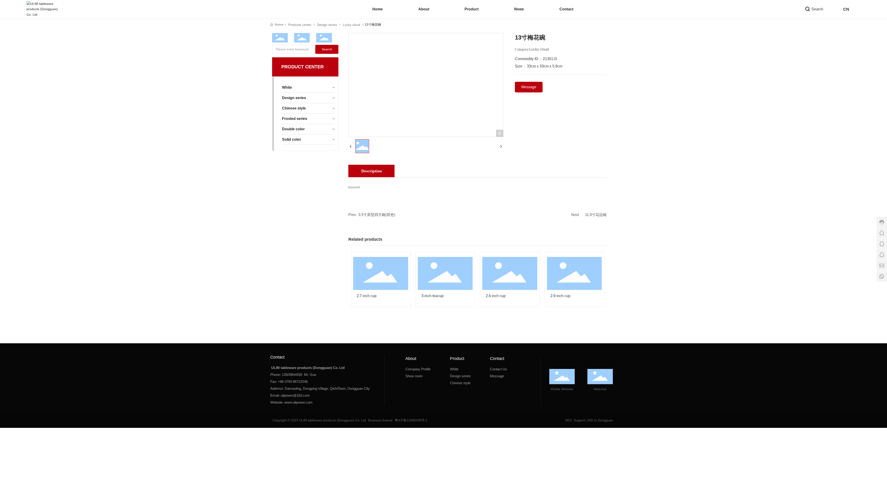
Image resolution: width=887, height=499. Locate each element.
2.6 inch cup (496, 296)
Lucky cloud (351, 25)
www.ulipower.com (298, 402)
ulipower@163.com (295, 395)
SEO (568, 420)
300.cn (591, 420)
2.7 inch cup (367, 296)
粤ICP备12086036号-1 (411, 420)
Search (817, 9)
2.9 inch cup (560, 296)
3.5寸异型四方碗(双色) (376, 215)
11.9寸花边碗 (596, 215)
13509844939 (292, 375)
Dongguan (605, 420)
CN (846, 9)
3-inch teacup (432, 296)
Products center (299, 25)
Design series (327, 25)
